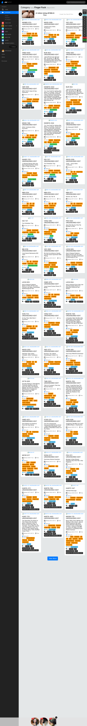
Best (72, 233)
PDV (71, 239)
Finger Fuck (34, 35)
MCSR (27, 474)
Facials (24, 468)
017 (74, 209)
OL (27, 135)
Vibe (70, 538)
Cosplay (29, 33)
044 (55, 113)
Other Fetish (25, 328)
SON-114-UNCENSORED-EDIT (30, 338)
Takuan (30, 37)
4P (36, 33)
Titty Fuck (35, 261)
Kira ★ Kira (74, 438)
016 (30, 269)
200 (31, 370)
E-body (73, 140)
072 (52, 370)
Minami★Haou (75, 138)
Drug (58, 527)
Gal (71, 431)
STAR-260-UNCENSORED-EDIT (74, 372)
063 (52, 273)
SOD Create (74, 366)
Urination (47, 267)
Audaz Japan (53, 176)
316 (75, 408)
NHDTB (71, 338)
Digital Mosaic (69, 364)
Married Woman (70, 35)
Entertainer (77, 364)
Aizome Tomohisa (32, 70)
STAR (71, 368)
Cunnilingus (36, 99)
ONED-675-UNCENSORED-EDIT (52, 306)
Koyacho (51, 399)
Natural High (74, 336)
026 (74, 440)
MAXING (30, 39)
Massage (25, 177)
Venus (72, 41)
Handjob (51, 34)
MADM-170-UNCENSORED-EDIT (74, 553)
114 (30, 334)
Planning (68, 297)
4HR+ (46, 73)
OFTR (27, 408)
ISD (49, 178)
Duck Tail (52, 174)
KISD (71, 440)
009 (53, 41)
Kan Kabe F (31, 139)
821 (31, 440)
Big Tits (73, 134)
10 (84, 33)
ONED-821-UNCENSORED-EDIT (30, 444)
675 (53, 302)
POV (54, 395)
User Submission (55, 71)
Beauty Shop (30, 398)
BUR (49, 77)
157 (52, 178)
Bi (28, 267)
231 (53, 444)
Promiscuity (69, 436)
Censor (6, 15)
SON (27, 334)
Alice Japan (74, 237)
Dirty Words (47, 69)
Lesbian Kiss (56, 107)
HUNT (27, 546)
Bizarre (34, 137)
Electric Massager (27, 366)
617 (31, 474)
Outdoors (35, 63)
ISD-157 (29, 240)
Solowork (29, 99)
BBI (27, 269)
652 (52, 77)
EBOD (71, 142)
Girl (57, 67)
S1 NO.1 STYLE (31, 72)
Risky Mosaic (26, 68)
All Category (8, 19)
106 (31, 143)
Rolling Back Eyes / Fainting (29, 404)
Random (85, 37)
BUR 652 (79, 110)
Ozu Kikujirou (53, 109)
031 (53, 331)
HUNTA (27, 505)
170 (75, 549)
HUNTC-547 (69, 507)
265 (53, 240)
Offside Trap (30, 406)
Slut (45, 107)
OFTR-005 (36, 408)
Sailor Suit (75, 330)
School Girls (74, 332)
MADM (71, 549)
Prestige (30, 103)
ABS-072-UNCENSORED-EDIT (52, 374)
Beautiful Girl (54, 69)
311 (32, 505)
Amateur (73, 262)
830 (31, 74)
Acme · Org (30, 470)
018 (31, 211)
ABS (49, 370)
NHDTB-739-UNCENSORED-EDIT (74, 342)
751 (31, 546)
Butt (58, 499)
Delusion (74, 173)
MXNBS (28, 41)
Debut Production (27, 101)
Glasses (24, 330)
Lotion (35, 400)
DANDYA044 (56, 150)
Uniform (68, 332)
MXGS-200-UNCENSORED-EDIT (31, 374)
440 (54, 531)
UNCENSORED (26, 43)
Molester (77, 37)
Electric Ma (69, 544)
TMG (49, 401)
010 (75, 142)
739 (76, 338)
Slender (53, 231)
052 (74, 43)
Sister (73, 404)
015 (32, 41)
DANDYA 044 (48, 150)
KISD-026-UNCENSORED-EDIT (74, 444)
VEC (71, 43)
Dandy (51, 111)
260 (75, 368)
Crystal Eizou (30, 332)
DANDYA (50, 113)
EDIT (32, 43)
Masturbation (52, 67)
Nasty (24, 499)
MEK (27, 211)
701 (32, 183)
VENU (71, 71)
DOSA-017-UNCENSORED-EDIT (52, 476)
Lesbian (51, 105)
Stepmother (78, 65)
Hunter (29, 503)
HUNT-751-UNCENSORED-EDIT (30, 550)
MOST (8, 2)
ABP (27, 105)
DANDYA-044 (48, 152)
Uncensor (7, 17)
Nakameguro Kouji (32, 265)
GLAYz (51, 75)
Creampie (29, 173)
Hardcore (29, 499)
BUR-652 (74, 112)
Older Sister (73, 400)
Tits (60, 172)
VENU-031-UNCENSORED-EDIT (52, 335)
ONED (27, 74)
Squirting (54, 36)
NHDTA (71, 408)
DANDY (28, 183)
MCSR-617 (36, 474)
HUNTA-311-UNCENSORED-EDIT (31, 509)
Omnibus (77, 233)
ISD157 (24, 240)
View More (52, 558)
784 (54, 503)
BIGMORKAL (30, 472)
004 (75, 301)
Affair (53, 397)
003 (53, 401)
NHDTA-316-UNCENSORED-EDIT (74, 412)
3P (33, 33)
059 (30, 105)
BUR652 (68, 112)
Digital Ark (51, 470)
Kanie (51, 235)
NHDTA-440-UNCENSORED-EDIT (53, 535)
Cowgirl (24, 65)
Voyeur (34, 173)
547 (76, 505)
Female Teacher (26, 35)
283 (75, 71)
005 (75, 268)
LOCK (71, 268)
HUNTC (71, 505)
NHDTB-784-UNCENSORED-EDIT (53, 507)
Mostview (85, 40)
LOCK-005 (36, 301)
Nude (46, 366)
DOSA (49, 472)
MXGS (49, 41)
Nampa (80, 264)
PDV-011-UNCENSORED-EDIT (73, 481)
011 (74, 477)
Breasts (49, 107)
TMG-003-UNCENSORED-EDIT (52, 405)
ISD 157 (34, 238)
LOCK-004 (80, 301)
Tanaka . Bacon (32, 179)
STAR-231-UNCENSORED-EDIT (52, 448)
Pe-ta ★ (74, 39)
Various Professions (27, 207)
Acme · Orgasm (26, 402)
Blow (28, 462)
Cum (36, 263)
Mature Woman (70, 37)
